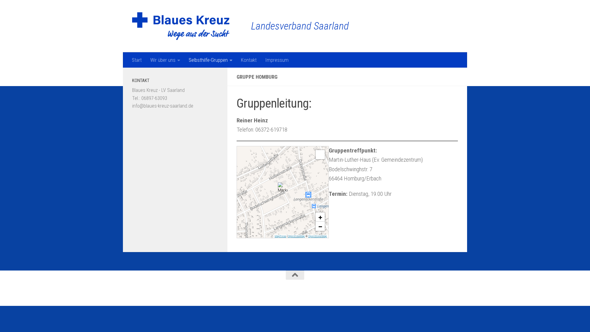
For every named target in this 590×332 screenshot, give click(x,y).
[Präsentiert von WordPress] (161, 292)
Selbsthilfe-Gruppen (208, 60)
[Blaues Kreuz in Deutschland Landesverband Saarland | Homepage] (181, 26)
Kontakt (249, 60)
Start (137, 60)
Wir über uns (162, 60)
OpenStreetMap (317, 236)
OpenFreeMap (296, 236)
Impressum (277, 60)
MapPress (280, 236)
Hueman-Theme (212, 292)
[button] (283, 187)
